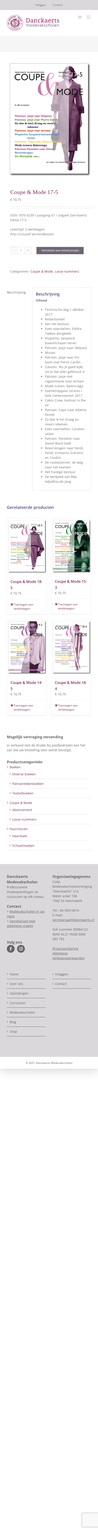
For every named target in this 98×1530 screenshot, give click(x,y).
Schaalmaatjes (23, 845)
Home (14, 974)
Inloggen (61, 974)
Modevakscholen (22, 1012)
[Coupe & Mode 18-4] (71, 647)
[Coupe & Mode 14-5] (26, 647)
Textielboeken (23, 793)
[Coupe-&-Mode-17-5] (49, 118)
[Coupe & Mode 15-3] (71, 546)
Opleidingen (19, 993)
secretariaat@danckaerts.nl (73, 920)
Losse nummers (67, 271)
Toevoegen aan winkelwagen (60, 250)
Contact (61, 984)
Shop (13, 1031)
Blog (13, 1022)
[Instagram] (21, 949)
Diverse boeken (24, 774)
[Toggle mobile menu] (88, 17)
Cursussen (18, 1003)
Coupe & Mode (42, 271)
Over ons (16, 984)
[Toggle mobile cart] (79, 17)
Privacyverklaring (65, 948)
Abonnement (22, 810)
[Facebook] (11, 949)
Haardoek (19, 836)
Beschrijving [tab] (16, 292)
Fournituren (19, 829)
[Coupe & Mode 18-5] (26, 546)
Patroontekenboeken (28, 783)
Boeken (15, 767)
